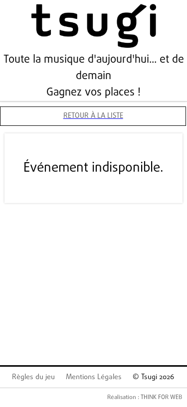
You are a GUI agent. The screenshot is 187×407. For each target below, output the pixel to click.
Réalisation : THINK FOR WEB (144, 397)
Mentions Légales (94, 377)
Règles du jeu (33, 377)
